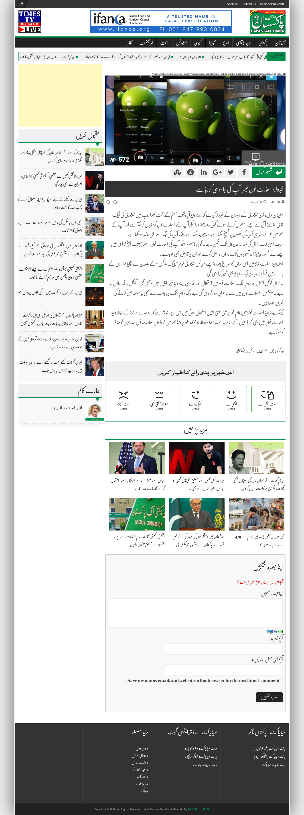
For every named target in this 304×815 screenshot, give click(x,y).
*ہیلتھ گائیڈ (142, 776)
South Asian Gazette (272, 3)
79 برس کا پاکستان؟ (201, 56)
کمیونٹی (198, 43)
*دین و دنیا (142, 748)
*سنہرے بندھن (140, 762)
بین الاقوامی (243, 43)
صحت (164, 43)
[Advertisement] (60, 95)
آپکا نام (276, 638)
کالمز (130, 43)
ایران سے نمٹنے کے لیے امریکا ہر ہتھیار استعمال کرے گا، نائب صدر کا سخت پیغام (138, 56)
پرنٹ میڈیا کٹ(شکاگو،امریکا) (201, 756)
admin (275, 201)
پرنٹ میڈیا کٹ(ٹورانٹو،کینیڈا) (201, 748)
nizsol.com (199, 809)
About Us (232, 3)
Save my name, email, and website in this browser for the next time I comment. (202, 680)
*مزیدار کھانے (140, 769)
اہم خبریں (262, 350)
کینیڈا (212, 43)
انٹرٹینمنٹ (146, 43)
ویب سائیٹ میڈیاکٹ (205, 764)
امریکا (226, 43)
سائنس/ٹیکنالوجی (245, 350)
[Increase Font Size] (115, 202)
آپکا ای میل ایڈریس (267, 659)
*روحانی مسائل (140, 755)
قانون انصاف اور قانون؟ (68, 407)
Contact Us (249, 3)
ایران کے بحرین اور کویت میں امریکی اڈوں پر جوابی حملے (49, 292)
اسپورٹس (181, 43)
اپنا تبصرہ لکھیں (272, 593)
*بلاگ (144, 791)
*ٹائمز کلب (142, 783)
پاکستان (263, 43)
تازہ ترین (280, 43)
